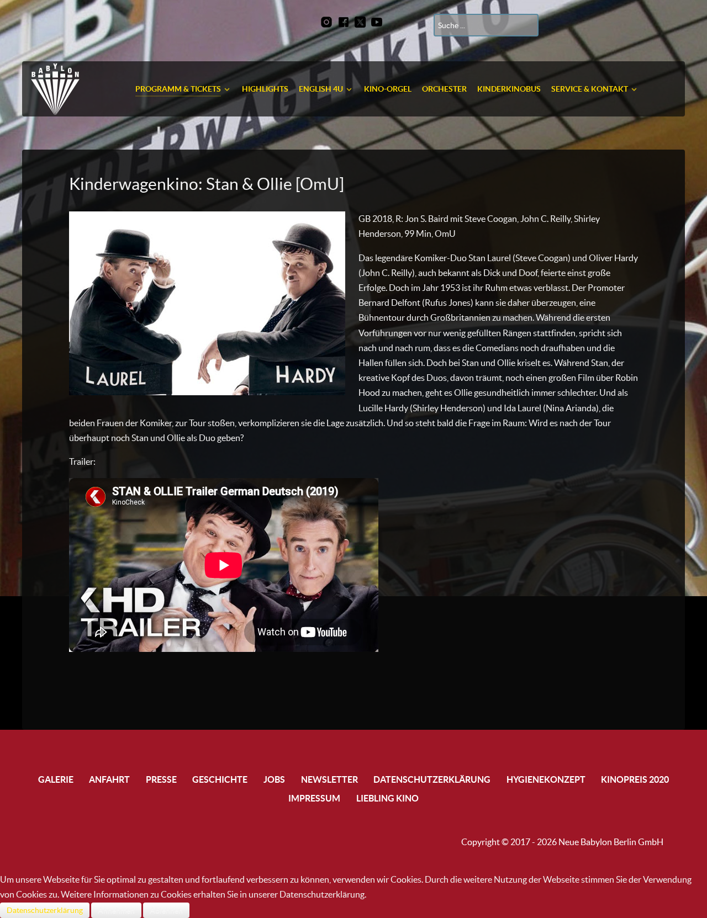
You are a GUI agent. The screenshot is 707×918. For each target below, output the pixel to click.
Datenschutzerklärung (45, 910)
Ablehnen (166, 910)
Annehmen (116, 910)
